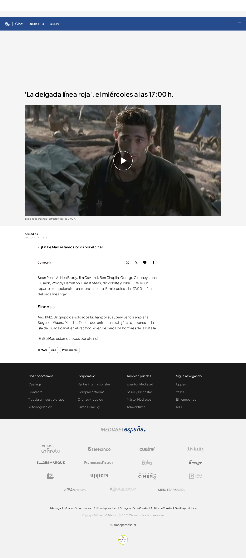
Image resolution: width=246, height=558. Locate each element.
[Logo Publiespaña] (123, 489)
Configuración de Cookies (134, 508)
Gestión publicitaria (186, 508)
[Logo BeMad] (51, 476)
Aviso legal (55, 508)
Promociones (70, 350)
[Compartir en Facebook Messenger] (144, 262)
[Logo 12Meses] (195, 476)
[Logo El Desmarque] (51, 462)
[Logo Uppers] (99, 476)
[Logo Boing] (147, 462)
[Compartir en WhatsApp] (127, 262)
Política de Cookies (161, 508)
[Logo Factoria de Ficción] (99, 462)
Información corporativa (77, 508)
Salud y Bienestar (139, 392)
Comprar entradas (91, 392)
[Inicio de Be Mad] (7, 24)
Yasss (180, 392)
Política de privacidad (105, 508)
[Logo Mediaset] (123, 432)
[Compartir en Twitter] (136, 262)
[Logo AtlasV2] (75, 489)
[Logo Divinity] (195, 449)
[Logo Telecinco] (99, 449)
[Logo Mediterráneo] (171, 489)
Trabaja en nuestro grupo (46, 399)
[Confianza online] (123, 543)
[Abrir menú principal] (239, 24)
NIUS (179, 407)
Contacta (35, 392)
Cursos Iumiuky (89, 407)
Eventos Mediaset (140, 384)
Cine (19, 24)
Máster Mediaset (139, 399)
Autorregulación (40, 407)
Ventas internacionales (94, 384)
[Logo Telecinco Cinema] (147, 476)
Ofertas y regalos (90, 399)
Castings (35, 384)
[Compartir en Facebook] (153, 262)
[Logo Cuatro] (147, 449)
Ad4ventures (136, 407)
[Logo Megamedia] (125, 525)
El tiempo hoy (186, 399)
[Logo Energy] (195, 462)
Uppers (181, 384)
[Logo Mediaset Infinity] (51, 449)
